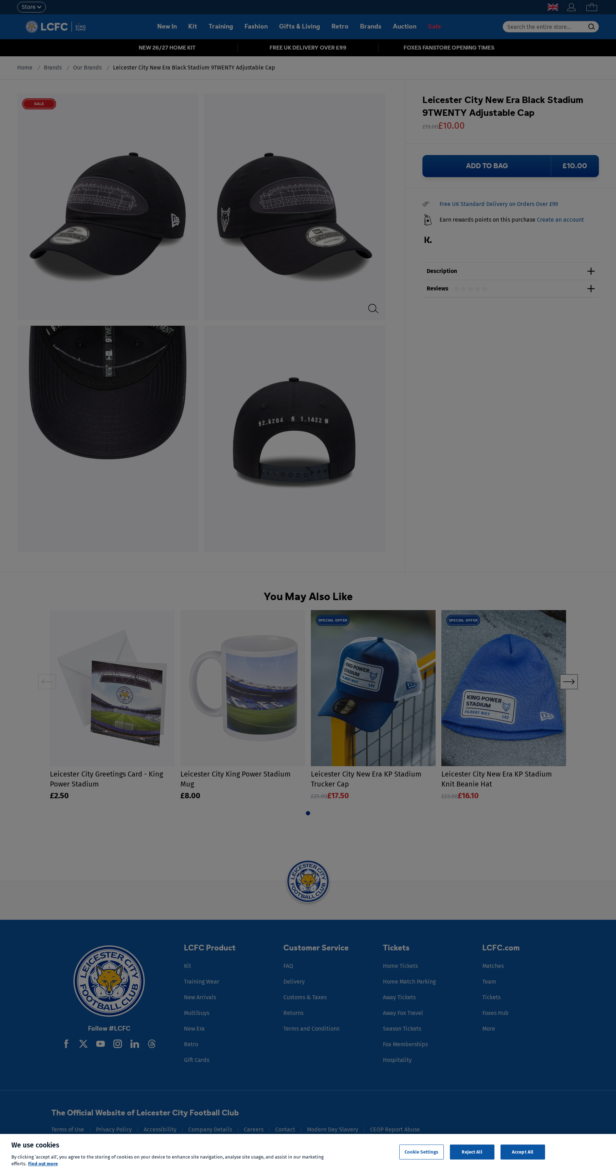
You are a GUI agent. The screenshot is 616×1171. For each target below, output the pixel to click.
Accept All (522, 1152)
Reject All (472, 1152)
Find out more (43, 1163)
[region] (308, 1152)
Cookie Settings (421, 1152)
